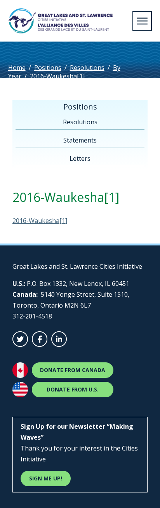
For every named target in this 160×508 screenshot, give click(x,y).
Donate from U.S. (73, 389)
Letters (80, 158)
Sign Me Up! (45, 478)
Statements (80, 140)
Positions (47, 67)
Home (17, 67)
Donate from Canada (72, 370)
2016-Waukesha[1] (39, 220)
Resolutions (87, 67)
